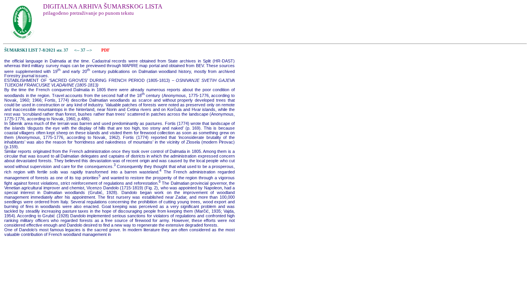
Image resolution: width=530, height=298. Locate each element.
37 (84, 50)
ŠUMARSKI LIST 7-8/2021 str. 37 (36, 50)
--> (90, 50)
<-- (77, 50)
